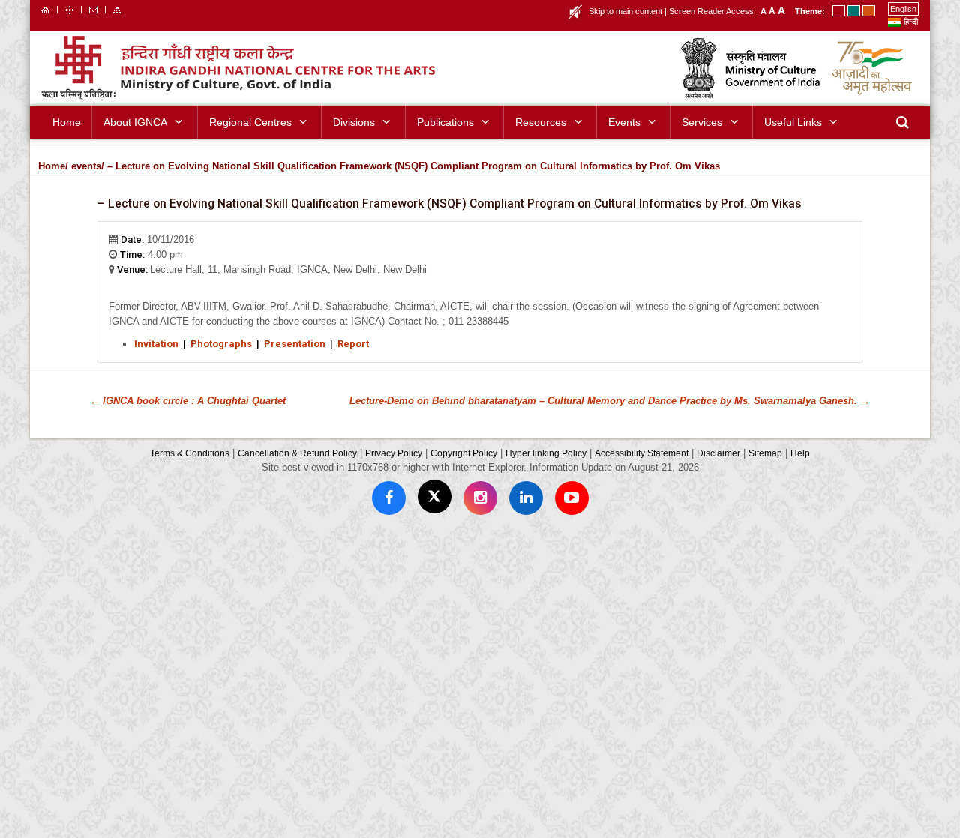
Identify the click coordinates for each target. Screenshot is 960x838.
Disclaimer (718, 453)
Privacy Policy (393, 453)
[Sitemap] (117, 8)
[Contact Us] (93, 8)
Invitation (156, 343)
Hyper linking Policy (546, 453)
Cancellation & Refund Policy (297, 453)
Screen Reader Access (711, 11)
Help (800, 453)
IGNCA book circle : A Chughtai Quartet (188, 400)
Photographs (221, 343)
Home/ (53, 166)
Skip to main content (625, 11)
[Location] (69, 8)
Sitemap (765, 453)
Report (353, 343)
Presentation (295, 343)
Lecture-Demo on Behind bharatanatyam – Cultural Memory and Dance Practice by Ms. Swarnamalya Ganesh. (610, 400)
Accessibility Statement (641, 453)
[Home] (45, 8)
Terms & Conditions (190, 453)
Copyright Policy (463, 453)
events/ (87, 166)
